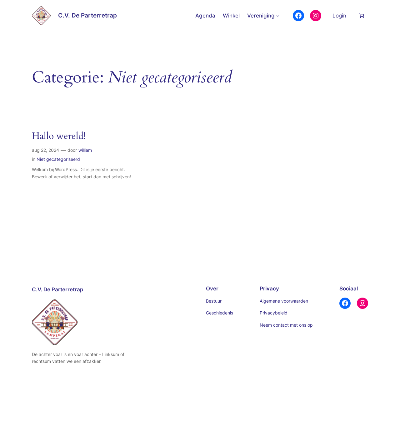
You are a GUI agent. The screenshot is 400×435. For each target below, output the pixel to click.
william (85, 150)
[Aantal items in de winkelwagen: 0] (361, 15)
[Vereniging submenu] (277, 15)
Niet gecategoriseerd (58, 159)
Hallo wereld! (59, 136)
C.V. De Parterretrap (87, 15)
